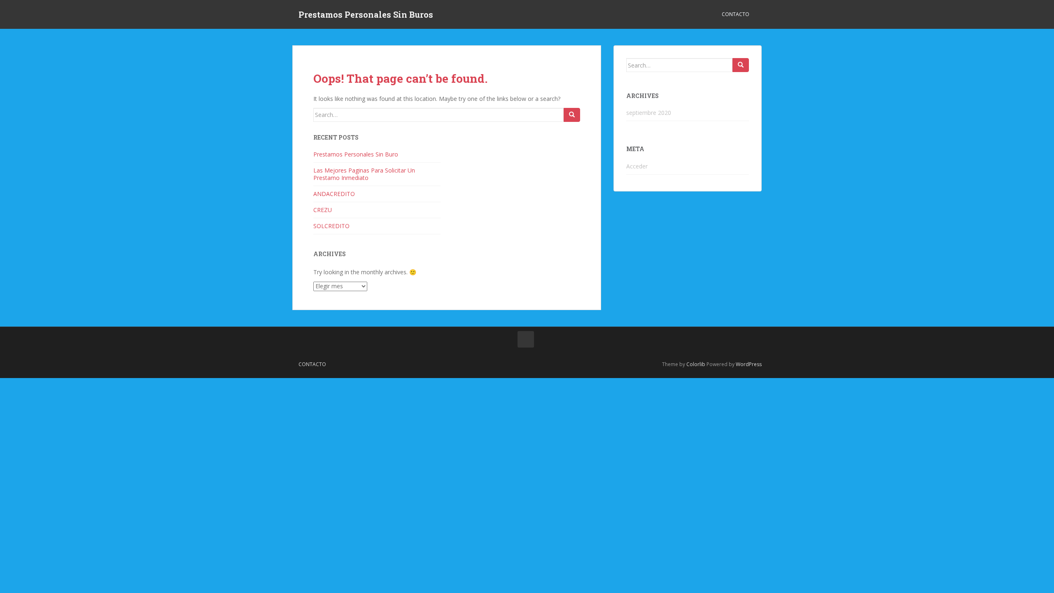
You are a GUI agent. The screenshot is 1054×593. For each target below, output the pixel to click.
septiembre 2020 (648, 113)
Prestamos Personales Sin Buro (355, 154)
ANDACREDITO (334, 194)
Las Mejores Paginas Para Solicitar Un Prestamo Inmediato (364, 174)
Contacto (735, 14)
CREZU (322, 210)
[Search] (572, 115)
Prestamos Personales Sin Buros (365, 14)
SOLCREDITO (331, 226)
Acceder (637, 166)
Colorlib (695, 364)
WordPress (749, 364)
